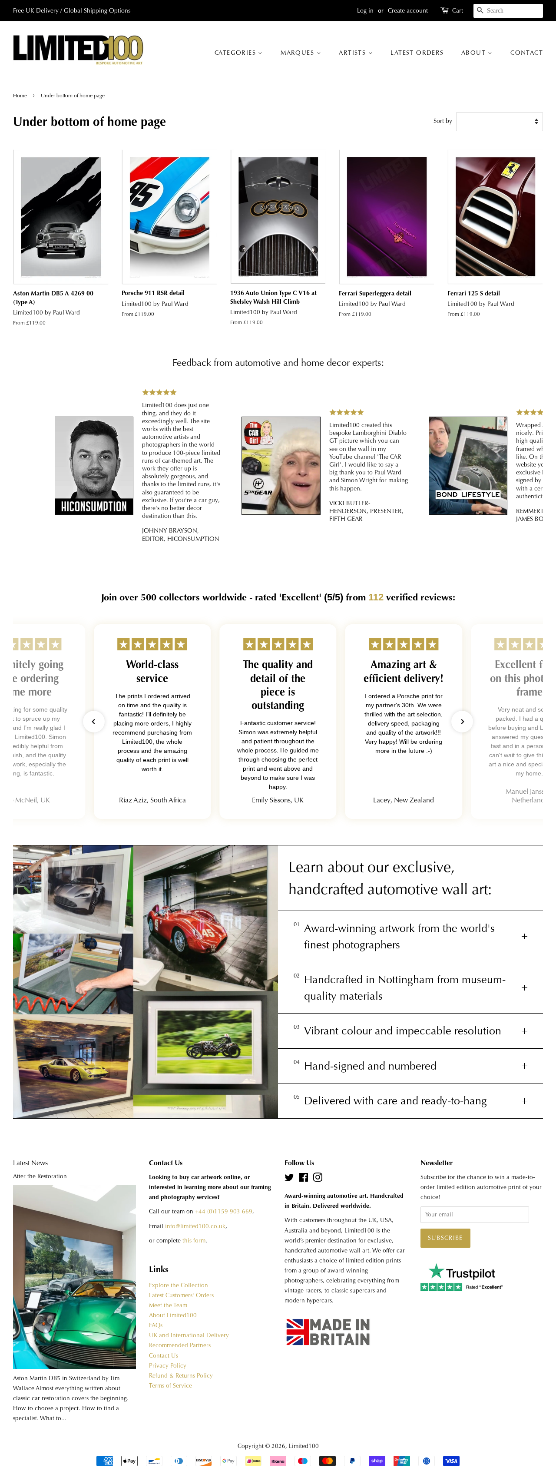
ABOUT (474, 52)
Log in (365, 10)
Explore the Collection (178, 1285)
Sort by (443, 121)
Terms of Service (170, 1385)
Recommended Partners (180, 1345)
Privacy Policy (167, 1365)
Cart (457, 10)
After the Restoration (40, 1176)
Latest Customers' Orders (181, 1295)
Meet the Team (168, 1305)
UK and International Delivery (189, 1335)
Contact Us (163, 1355)
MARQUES (298, 52)
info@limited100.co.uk (195, 1226)
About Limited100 (173, 1315)
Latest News (30, 1162)
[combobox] (508, 11)
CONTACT (526, 52)
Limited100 (304, 1446)
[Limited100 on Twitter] (289, 1179)
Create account (408, 10)
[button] (94, 721)
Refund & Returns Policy (181, 1375)
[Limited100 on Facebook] (303, 1179)
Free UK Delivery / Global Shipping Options (71, 10)
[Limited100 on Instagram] (317, 1179)
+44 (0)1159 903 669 (223, 1211)
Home (20, 95)
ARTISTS (353, 52)
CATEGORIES (236, 52)
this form (193, 1240)
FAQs (155, 1325)
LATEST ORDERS (417, 52)
